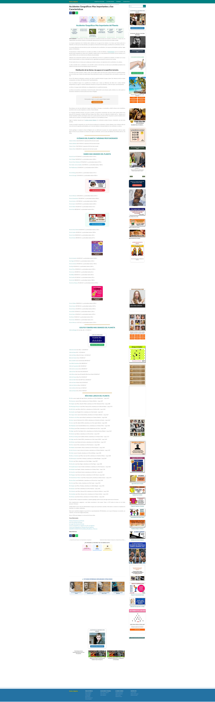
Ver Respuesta (137, 185)
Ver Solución (137, 629)
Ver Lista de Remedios (97, 224)
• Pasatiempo (118, 1)
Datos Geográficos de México (120, 32)
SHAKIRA (137, 338)
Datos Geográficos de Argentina (111, 32)
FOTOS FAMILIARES (141, 97)
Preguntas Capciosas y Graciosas (137, 506)
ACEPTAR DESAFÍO (97, 102)
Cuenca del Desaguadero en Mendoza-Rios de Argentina (81, 527)
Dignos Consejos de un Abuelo (134, 227)
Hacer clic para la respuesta (97, 344)
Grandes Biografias (88, 699)
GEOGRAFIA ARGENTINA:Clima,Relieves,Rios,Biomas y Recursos (83, 528)
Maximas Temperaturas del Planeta (76, 520)
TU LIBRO (133, 97)
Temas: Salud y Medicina (104, 692)
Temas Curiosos (118, 695)
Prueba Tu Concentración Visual (137, 594)
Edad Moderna (87, 696)
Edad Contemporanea (89, 697)
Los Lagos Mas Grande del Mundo (76, 524)
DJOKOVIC (142, 338)
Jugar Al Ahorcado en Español (137, 483)
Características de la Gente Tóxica (137, 517)
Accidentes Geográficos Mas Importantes (74, 32)
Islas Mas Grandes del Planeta (75, 522)
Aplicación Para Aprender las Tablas (137, 606)
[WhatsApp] (76, 13)
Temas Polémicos (103, 695)
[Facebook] (70, 13)
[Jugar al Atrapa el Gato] (137, 354)
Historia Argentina (88, 692)
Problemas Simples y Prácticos (137, 528)
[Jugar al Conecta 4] (137, 465)
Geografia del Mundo (119, 692)
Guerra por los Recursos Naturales (92, 36)
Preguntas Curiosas (119, 696)
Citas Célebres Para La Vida (133, 216)
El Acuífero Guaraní (83, 30)
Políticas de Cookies (134, 695)
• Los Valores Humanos (110, 1)
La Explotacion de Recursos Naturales (101, 32)
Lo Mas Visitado (133, 692)
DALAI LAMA (132, 338)
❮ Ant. (131, 176)
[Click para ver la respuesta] (141, 139)
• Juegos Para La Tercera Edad (99, 1)
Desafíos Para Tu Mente (137, 494)
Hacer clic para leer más (137, 73)
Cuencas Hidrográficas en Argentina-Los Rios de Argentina (81, 525)
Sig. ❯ (144, 176)
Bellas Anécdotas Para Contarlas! (134, 238)
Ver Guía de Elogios (97, 190)
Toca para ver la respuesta (97, 254)
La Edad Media (87, 695)
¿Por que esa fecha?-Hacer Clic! (137, 51)
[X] (73, 13)
